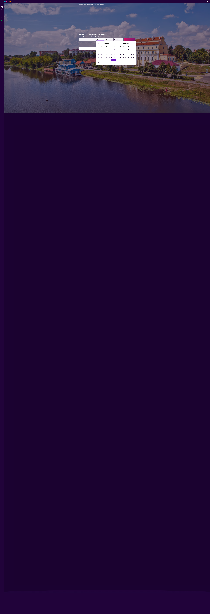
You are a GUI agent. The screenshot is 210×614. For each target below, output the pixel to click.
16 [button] (114, 54)
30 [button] (114, 59)
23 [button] (114, 57)
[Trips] (1, 17)
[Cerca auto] (1, 10)
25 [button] (101, 59)
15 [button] (111, 54)
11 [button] (101, 54)
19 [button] (131, 54)
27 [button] (106, 59)
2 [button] (114, 49)
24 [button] (98, 59)
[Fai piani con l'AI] (1, 14)
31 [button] (98, 62)
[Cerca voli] (1, 5)
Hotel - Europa (86, 4)
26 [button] (103, 59)
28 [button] (109, 59)
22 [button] (111, 57)
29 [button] (111, 59)
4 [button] (128, 49)
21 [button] (109, 57)
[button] (2, 1)
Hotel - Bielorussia (93, 4)
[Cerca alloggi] (1, 7)
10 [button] (98, 54)
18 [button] (101, 57)
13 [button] (106, 54)
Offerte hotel (81, 4)
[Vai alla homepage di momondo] (7, 1)
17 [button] (98, 57)
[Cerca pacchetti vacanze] (1, 12)
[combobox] (88, 39)
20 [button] (106, 57)
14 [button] (109, 54)
